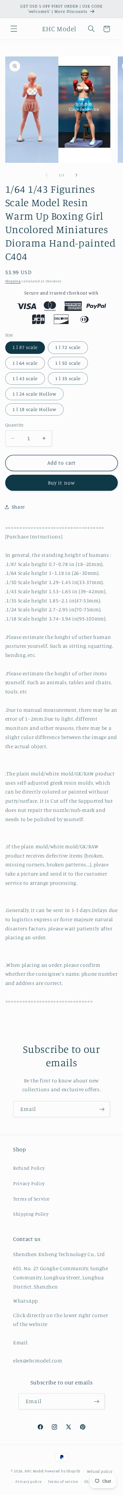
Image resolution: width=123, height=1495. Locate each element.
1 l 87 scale (25, 347)
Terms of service (63, 1481)
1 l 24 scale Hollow (34, 394)
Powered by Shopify (62, 1471)
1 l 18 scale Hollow (34, 409)
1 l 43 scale (25, 378)
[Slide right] (76, 175)
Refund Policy (29, 1168)
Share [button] (18, 506)
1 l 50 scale (68, 363)
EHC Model (34, 1471)
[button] (13, 28)
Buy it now (61, 483)
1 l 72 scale (68, 347)
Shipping (13, 281)
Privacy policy (28, 1481)
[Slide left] (46, 175)
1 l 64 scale (25, 363)
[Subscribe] (102, 1109)
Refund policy (100, 1471)
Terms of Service (31, 1199)
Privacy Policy (29, 1183)
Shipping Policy (31, 1214)
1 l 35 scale (68, 378)
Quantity (14, 424)
